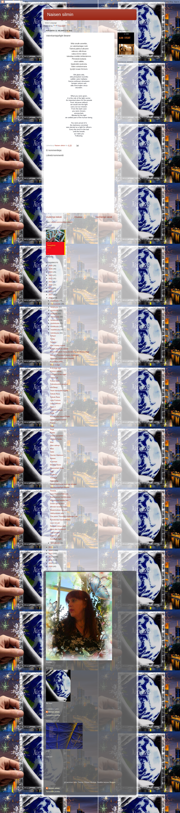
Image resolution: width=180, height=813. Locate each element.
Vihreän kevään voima (58, 507)
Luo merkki (121, 70)
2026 (51, 266)
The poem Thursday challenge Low (64, 516)
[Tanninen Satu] (119, 68)
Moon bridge (55, 365)
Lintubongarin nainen (58, 420)
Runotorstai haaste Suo (59, 500)
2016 (51, 298)
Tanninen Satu (122, 65)
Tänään (53, 342)
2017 (51, 295)
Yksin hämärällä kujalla (59, 391)
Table (52, 413)
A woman (53, 462)
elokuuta (54, 314)
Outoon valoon (55, 371)
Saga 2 (53, 407)
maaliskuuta (55, 330)
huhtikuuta (55, 326)
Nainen (53, 458)
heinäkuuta (55, 317)
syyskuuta (55, 310)
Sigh (52, 471)
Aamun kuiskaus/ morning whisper (63, 484)
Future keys (54, 381)
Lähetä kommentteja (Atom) (61, 222)
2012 (51, 557)
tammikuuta (55, 543)
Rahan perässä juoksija (59, 349)
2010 (51, 563)
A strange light (55, 368)
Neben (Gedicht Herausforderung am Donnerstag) (69, 352)
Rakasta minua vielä (58, 526)
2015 (51, 547)
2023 (51, 275)
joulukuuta (55, 301)
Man (52, 442)
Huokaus (53, 474)
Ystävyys (53, 478)
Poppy (52, 432)
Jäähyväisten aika (57, 513)
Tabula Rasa (55, 394)
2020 (51, 285)
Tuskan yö (54, 378)
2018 (51, 291)
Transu (52, 423)
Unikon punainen (56, 436)
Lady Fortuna (55, 400)
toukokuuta (55, 323)
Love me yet (55, 523)
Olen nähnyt (55, 445)
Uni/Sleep (54, 387)
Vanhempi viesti (103, 217)
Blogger (112, 782)
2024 (51, 272)
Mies (52, 449)
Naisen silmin (60, 14)
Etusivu (78, 217)
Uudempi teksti (54, 217)
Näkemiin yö (55, 536)
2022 (51, 278)
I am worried (55, 533)
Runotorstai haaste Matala (60, 520)
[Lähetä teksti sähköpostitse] (77, 145)
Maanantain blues (57, 468)
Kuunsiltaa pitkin (56, 361)
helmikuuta (55, 333)
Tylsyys (53, 336)
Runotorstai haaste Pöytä (60, 416)
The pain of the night (58, 374)
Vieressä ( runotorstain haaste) (62, 358)
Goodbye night (55, 539)
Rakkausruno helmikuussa (60, 497)
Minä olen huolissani (58, 529)
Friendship (54, 481)
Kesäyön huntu (56, 439)
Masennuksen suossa (58, 510)
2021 (51, 282)
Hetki (52, 452)
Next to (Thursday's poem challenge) (64, 355)
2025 (51, 269)
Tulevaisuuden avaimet (59, 384)
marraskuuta (56, 304)
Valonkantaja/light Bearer (59, 487)
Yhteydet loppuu (56, 410)
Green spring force (57, 503)
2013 (51, 554)
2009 (51, 566)
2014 (51, 550)
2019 (51, 288)
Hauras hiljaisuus (56, 455)
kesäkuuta (55, 320)
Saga (52, 426)
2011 (51, 560)
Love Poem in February (59, 494)
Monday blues (55, 465)
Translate (61, 26)
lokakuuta (55, 307)
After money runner (57, 345)
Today (52, 339)
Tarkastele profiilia (53, 715)
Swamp (53, 491)
